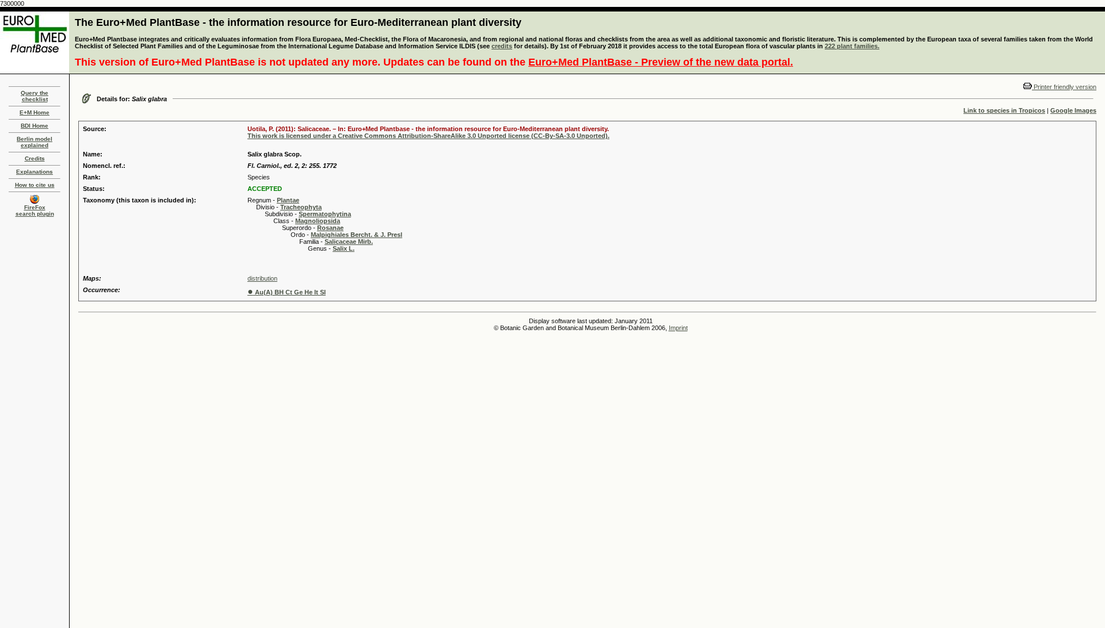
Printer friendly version (1064, 86)
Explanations (34, 172)
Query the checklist (34, 96)
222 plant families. (852, 46)
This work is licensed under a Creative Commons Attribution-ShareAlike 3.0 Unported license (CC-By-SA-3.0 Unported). (428, 135)
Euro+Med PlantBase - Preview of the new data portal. (660, 62)
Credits (35, 158)
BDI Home (34, 125)
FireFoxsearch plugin (35, 210)
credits (501, 46)
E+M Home (34, 112)
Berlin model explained (34, 142)
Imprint (678, 327)
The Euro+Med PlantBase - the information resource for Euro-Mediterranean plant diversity (298, 22)
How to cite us (35, 185)
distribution (262, 278)
